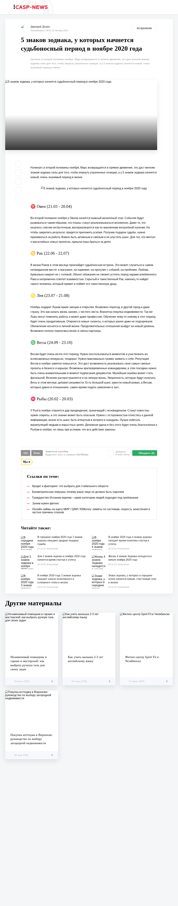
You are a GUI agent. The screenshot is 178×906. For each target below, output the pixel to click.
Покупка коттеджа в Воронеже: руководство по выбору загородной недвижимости (31, 739)
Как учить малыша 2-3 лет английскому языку (85, 659)
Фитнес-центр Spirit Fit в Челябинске (142, 659)
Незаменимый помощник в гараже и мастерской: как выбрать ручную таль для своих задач (28, 663)
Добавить (123, 453)
